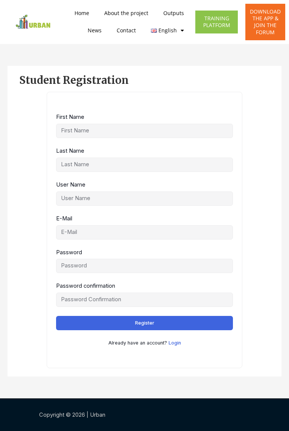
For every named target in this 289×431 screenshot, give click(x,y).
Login (175, 343)
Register (144, 323)
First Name (70, 117)
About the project (126, 13)
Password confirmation (85, 285)
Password (69, 252)
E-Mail (64, 218)
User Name (70, 184)
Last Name (70, 150)
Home (82, 13)
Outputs (173, 13)
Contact (126, 30)
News (95, 30)
